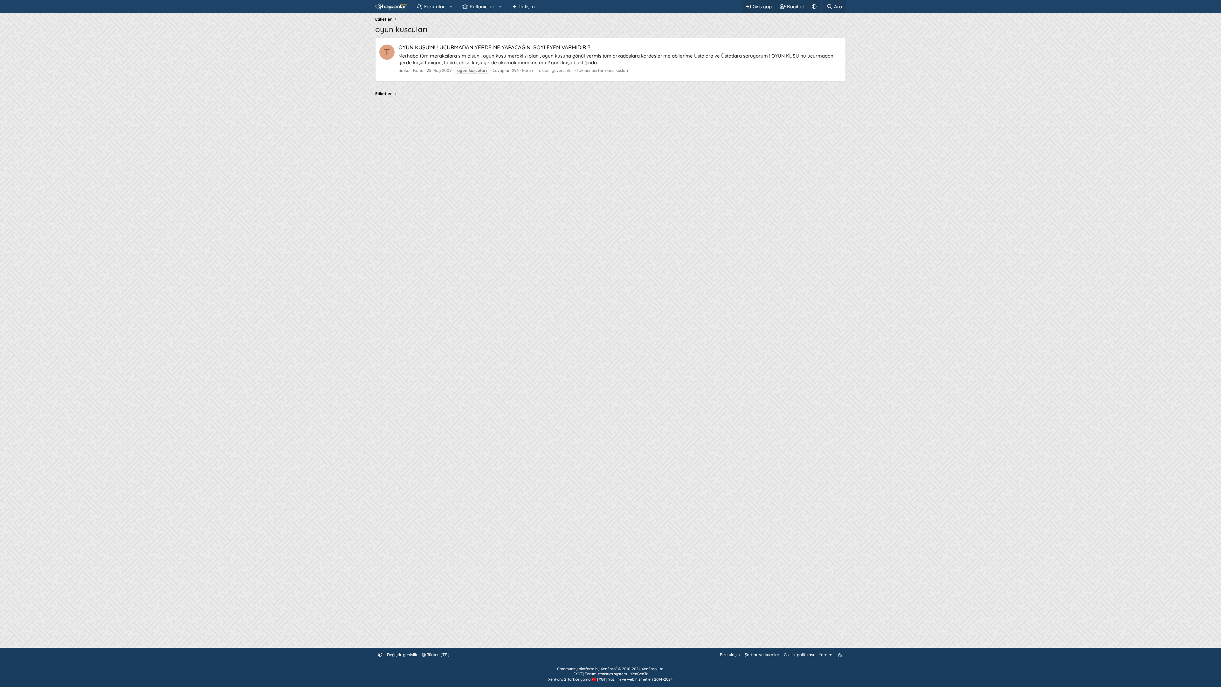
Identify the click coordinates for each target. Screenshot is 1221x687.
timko (404, 70)
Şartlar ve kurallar (762, 654)
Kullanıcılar (482, 6)
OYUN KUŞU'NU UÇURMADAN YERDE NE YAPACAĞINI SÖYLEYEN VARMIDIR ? (494, 47)
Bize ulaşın (730, 654)
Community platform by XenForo (610, 668)
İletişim (527, 6)
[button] (451, 6)
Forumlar (434, 6)
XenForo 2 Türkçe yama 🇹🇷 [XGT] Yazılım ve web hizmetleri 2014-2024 (610, 679)
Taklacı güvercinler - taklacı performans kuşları (582, 70)
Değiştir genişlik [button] (402, 654)
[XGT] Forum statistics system (611, 673)
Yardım (825, 654)
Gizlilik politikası (799, 654)
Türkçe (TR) (437, 654)
